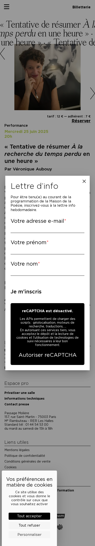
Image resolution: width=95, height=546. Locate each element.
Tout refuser (29, 525)
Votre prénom (28, 242)
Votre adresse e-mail (37, 221)
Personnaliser (29, 535)
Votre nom (24, 264)
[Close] (84, 181)
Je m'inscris (26, 291)
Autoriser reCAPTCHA (48, 355)
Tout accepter (29, 516)
